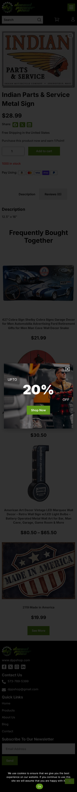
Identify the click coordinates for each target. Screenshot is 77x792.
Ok (39, 786)
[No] (69, 781)
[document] (38, 396)
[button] (67, 369)
